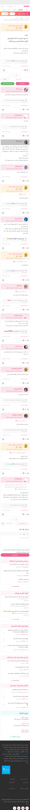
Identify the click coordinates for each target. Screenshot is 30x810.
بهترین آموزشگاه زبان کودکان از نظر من (19, 604)
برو (5, 79)
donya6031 (25, 582)
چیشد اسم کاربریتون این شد (21, 667)
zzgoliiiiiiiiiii (25, 575)
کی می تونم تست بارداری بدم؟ (21, 725)
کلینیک (14, 10)
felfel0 (23, 641)
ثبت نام (2, 7)
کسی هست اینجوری (23, 579)
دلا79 (27, 663)
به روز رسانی (22, 523)
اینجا (23, 160)
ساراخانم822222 (21, 649)
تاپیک (12, 14)
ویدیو (3, 10)
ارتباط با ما (12, 788)
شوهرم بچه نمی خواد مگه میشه (20, 639)
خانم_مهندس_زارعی (21, 692)
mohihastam (25, 567)
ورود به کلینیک (16, 737)
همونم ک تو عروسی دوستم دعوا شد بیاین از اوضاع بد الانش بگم (18, 646)
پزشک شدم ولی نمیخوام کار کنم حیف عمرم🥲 (18, 704)
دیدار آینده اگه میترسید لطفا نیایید (20, 690)
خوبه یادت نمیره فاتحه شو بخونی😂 (19, 613)
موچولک (23, 707)
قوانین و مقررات (24, 788)
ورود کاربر (10, 7)
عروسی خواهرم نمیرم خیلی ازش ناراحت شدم (17, 661)
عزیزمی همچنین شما (22, 599)
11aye (27, 676)
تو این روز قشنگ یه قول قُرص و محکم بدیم (18, 673)
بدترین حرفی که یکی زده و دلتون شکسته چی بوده (16, 597)
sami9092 (26, 670)
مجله (27, 10)
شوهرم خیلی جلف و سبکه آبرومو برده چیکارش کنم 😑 (16, 611)
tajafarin (23, 634)
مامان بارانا (19, 141)
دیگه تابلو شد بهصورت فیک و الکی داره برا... (18, 606)
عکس (9, 10)
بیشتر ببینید (15, 586)
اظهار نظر (22, 84)
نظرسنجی (5, 14)
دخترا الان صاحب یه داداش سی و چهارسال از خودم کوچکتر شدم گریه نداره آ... (18, 631)
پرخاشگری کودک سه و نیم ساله (21, 719)
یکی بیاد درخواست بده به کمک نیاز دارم (19, 564)
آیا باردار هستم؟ (24, 732)
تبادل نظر (20, 10)
